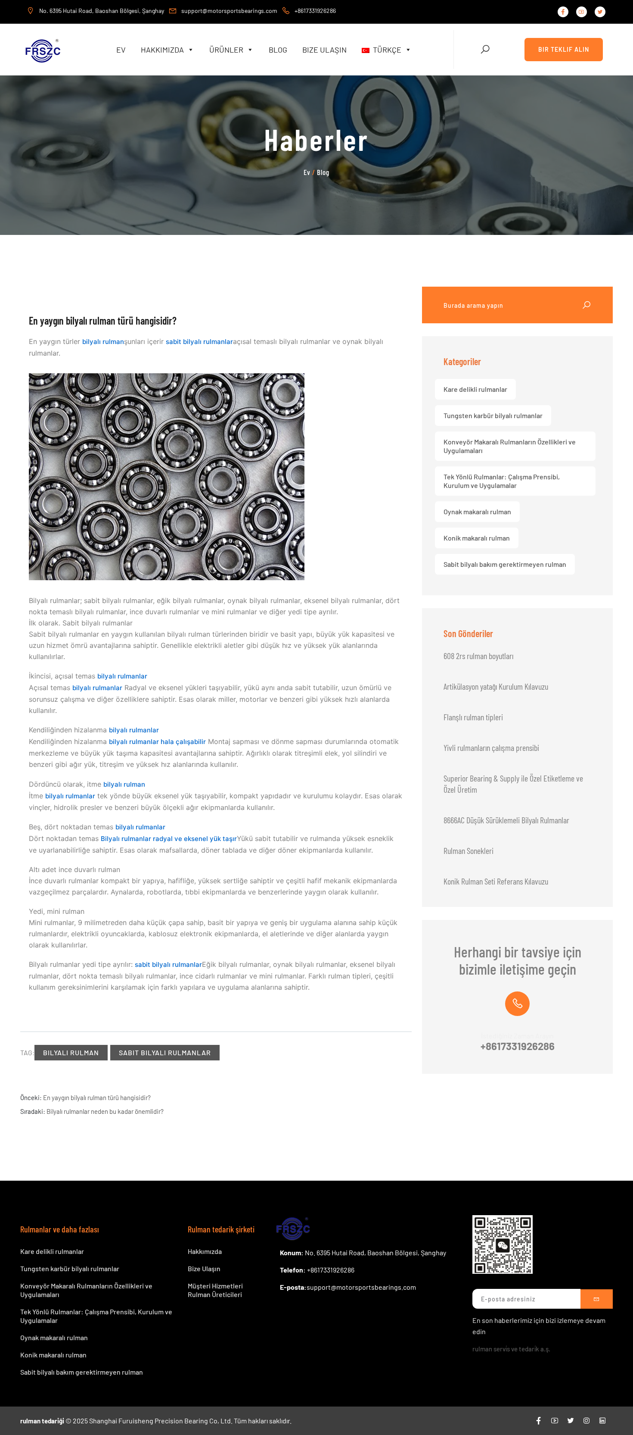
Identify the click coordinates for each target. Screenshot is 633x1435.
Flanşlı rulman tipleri (473, 717)
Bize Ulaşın (324, 49)
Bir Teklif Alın (563, 49)
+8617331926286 (518, 1046)
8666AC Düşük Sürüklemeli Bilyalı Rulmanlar (506, 820)
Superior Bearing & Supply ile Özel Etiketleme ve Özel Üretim (513, 783)
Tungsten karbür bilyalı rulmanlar (493, 415)
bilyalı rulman (103, 342)
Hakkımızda (162, 49)
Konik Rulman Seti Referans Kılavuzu (496, 881)
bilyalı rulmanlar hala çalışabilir (157, 742)
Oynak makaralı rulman (477, 511)
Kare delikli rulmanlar (475, 389)
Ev (121, 49)
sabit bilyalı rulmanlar (199, 342)
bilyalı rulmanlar (122, 676)
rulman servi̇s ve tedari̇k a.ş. (511, 1349)
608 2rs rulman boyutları (478, 655)
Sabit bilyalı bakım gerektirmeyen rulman (505, 564)
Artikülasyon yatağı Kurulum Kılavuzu (496, 686)
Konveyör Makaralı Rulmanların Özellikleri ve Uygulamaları (510, 446)
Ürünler (226, 49)
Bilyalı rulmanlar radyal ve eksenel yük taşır (169, 839)
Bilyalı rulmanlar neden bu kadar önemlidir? (105, 1111)
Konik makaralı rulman (477, 538)
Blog (278, 49)
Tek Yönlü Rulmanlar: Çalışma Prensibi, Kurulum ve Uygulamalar (502, 480)
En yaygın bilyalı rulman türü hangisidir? (97, 1097)
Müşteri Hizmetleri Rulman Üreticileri (215, 1290)
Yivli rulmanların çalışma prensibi (491, 747)
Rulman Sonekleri (468, 850)
